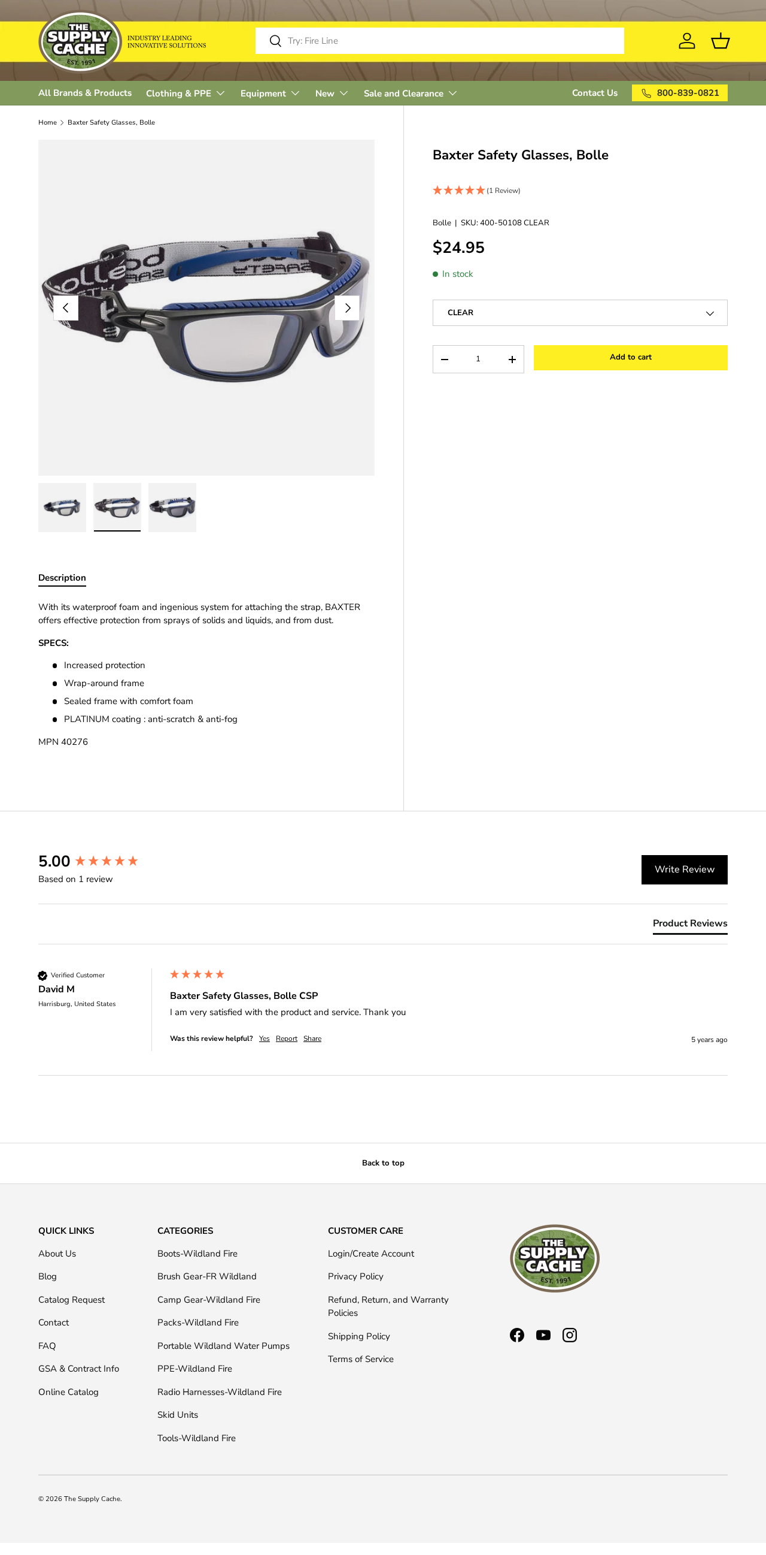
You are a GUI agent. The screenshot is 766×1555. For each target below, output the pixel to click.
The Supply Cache (92, 1498)
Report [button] (286, 1038)
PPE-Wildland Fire (194, 1369)
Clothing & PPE (178, 93)
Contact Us (595, 93)
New (325, 93)
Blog (47, 1276)
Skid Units (177, 1415)
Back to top (383, 1163)
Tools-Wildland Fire (196, 1438)
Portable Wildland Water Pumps (223, 1346)
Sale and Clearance (403, 93)
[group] (101, 861)
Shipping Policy (359, 1336)
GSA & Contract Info (78, 1369)
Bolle (442, 223)
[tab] (690, 926)
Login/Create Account (371, 1254)
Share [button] (312, 1038)
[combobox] (440, 41)
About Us (57, 1254)
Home (47, 122)
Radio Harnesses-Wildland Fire (219, 1392)
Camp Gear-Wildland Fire (208, 1300)
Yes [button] (264, 1038)
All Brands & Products (85, 93)
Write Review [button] (685, 869)
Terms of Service (361, 1359)
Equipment (263, 93)
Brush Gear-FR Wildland (207, 1276)
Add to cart (631, 357)
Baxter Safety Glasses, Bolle (111, 122)
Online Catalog (68, 1392)
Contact (53, 1322)
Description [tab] (62, 578)
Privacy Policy (356, 1276)
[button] (580, 190)
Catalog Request (71, 1300)
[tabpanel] (206, 679)
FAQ (47, 1346)
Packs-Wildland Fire (198, 1322)
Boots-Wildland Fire (197, 1254)
